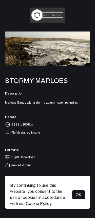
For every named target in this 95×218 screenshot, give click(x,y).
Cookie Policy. (39, 203)
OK (78, 195)
